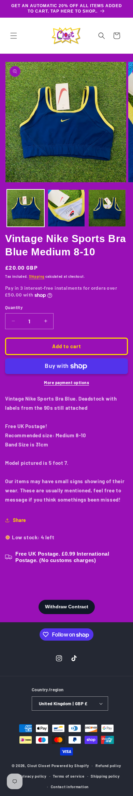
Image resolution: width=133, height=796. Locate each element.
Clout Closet (39, 765)
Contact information (70, 786)
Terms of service (68, 776)
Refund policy (108, 765)
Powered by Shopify (70, 765)
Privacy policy (33, 776)
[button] (13, 35)
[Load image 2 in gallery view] (66, 208)
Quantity (14, 307)
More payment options (66, 382)
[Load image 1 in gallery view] (25, 208)
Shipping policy (105, 776)
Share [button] (19, 520)
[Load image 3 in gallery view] (107, 208)
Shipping (37, 276)
